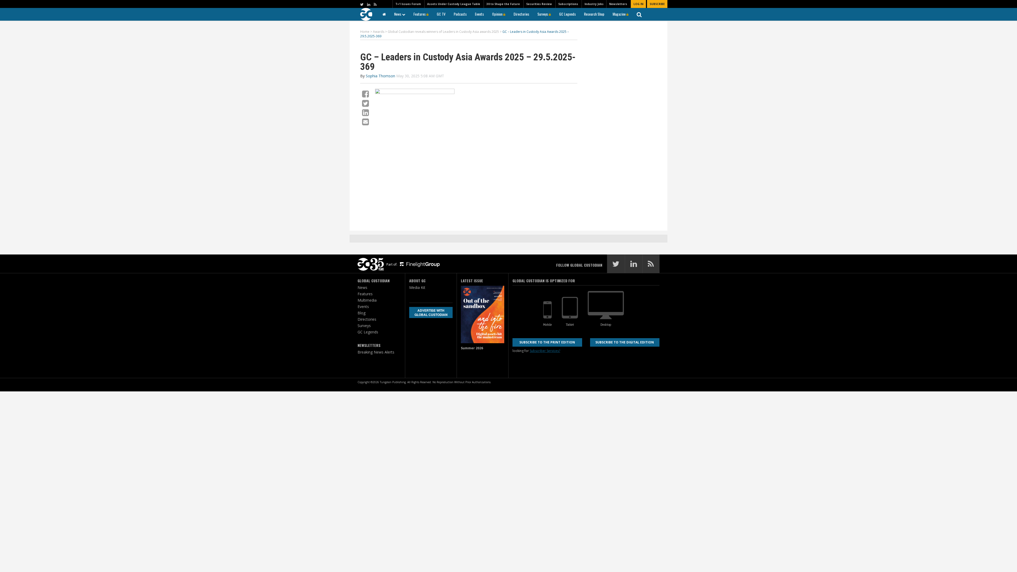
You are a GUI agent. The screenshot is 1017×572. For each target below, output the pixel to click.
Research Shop (594, 14)
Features (419, 14)
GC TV (441, 14)
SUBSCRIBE (657, 4)
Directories (521, 14)
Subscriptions (568, 4)
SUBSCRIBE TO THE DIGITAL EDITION (624, 342)
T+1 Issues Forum (408, 4)
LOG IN (638, 4)
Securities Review (539, 4)
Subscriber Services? (545, 350)
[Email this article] (365, 121)
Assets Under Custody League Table (453, 4)
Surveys (543, 14)
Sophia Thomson (380, 75)
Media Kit (417, 287)
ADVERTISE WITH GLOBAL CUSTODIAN (431, 312)
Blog (361, 312)
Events (479, 14)
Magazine (619, 14)
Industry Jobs (594, 4)
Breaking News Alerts (376, 352)
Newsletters (618, 4)
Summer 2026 (472, 348)
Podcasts (460, 14)
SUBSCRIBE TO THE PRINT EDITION (547, 342)
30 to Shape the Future (503, 4)
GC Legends (567, 14)
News (398, 14)
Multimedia (367, 300)
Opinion (497, 14)
